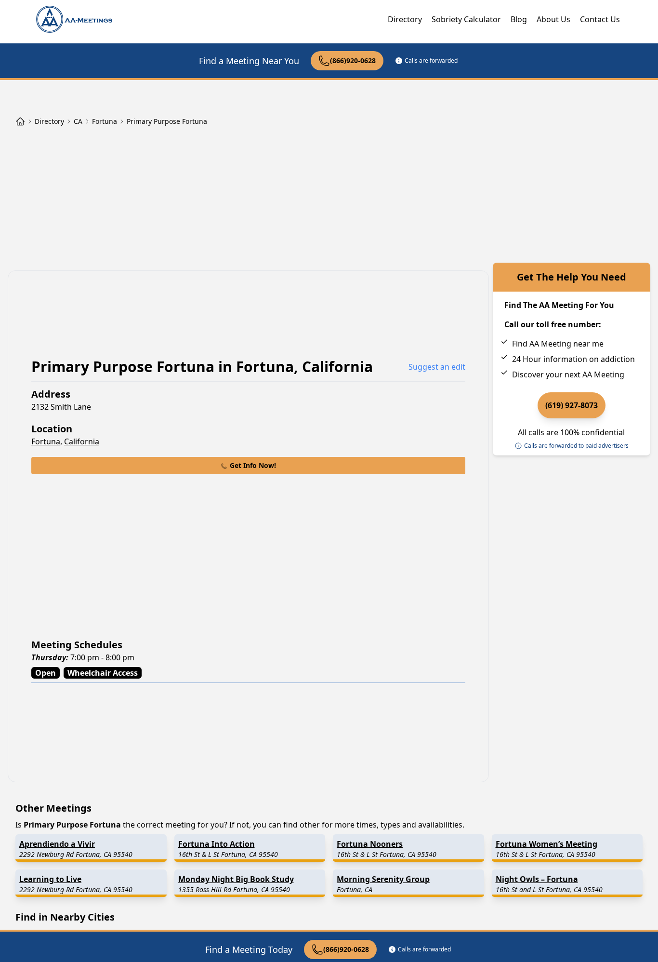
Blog (519, 19)
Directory (405, 19)
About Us (553, 19)
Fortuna (45, 441)
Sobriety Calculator (466, 19)
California (81, 441)
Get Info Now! (253, 465)
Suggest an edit (436, 366)
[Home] (20, 121)
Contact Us (600, 19)
